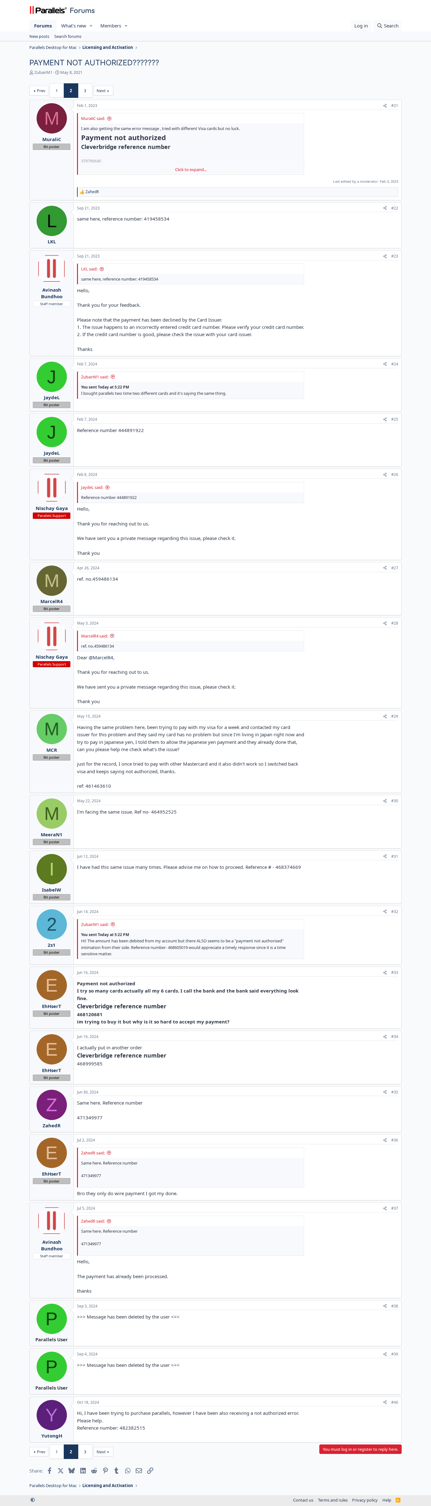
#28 (394, 623)
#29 (394, 716)
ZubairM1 (43, 72)
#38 (394, 1306)
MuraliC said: (93, 118)
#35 (394, 1092)
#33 (394, 972)
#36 (394, 1140)
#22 (394, 208)
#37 (394, 1208)
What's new (73, 25)
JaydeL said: (92, 487)
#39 (394, 1354)
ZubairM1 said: (95, 377)
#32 (394, 911)
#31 (394, 856)
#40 (394, 1402)
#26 (394, 474)
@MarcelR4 (101, 657)
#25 (394, 419)
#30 (394, 800)
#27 (394, 568)
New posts (39, 36)
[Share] (385, 106)
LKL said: (89, 269)
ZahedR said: (93, 1153)
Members (110, 25)
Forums (43, 25)
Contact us (303, 1500)
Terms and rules (333, 1500)
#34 (394, 1036)
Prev (41, 90)
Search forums (67, 36)
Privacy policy (365, 1500)
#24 (394, 364)
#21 (394, 105)
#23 (394, 256)
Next (101, 90)
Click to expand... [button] (191, 169)
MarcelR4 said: (94, 636)
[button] (91, 26)
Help (386, 1500)
